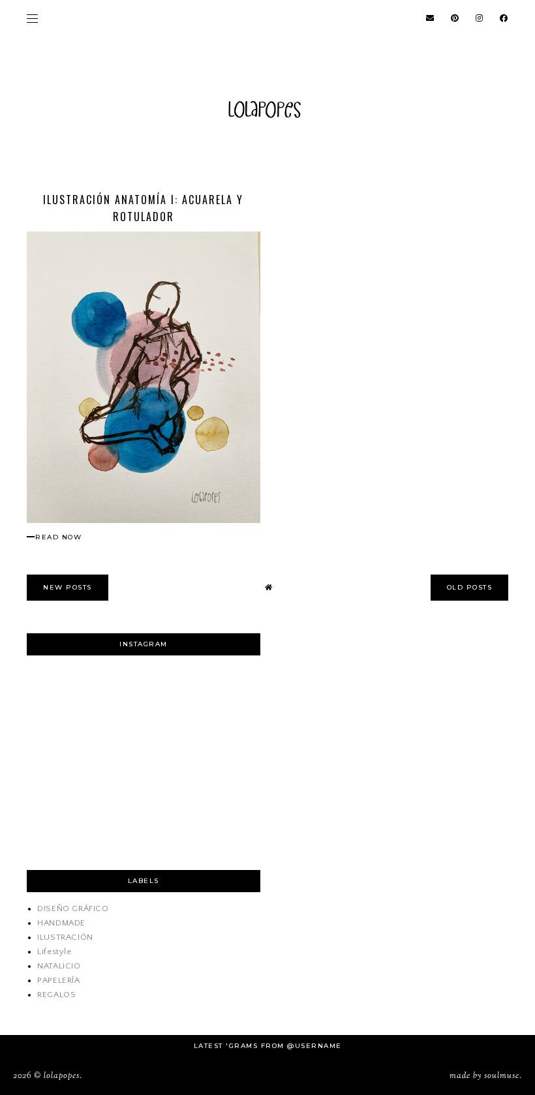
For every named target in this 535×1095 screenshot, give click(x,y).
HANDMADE (61, 922)
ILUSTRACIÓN (65, 937)
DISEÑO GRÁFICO (72, 908)
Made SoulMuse (484, 1076)
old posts (470, 587)
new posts (67, 587)
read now (58, 537)
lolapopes (62, 1076)
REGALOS (56, 994)
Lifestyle (54, 951)
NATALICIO (58, 965)
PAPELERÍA (58, 980)
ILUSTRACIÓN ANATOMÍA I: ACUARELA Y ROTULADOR (143, 208)
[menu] (32, 18)
